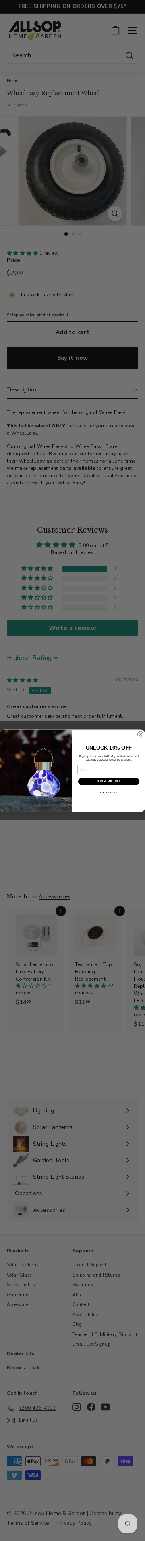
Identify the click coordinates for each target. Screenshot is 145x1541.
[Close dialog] (140, 734)
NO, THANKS (109, 792)
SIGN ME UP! (108, 781)
